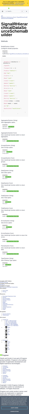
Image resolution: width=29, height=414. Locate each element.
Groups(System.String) (8, 145)
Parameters (4, 139)
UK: (10, 322)
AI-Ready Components (12, 287)
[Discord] (6, 338)
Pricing (4, 291)
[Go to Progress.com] (4, 355)
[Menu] (2, 11)
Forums (4, 301)
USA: (10, 320)
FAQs (4, 309)
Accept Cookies (14, 407)
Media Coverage (7, 370)
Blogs (4, 302)
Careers (5, 372)
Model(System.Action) (7, 46)
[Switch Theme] (26, 11)
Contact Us (5, 319)
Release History (6, 299)
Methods (4, 41)
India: (11, 323)
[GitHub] (6, 336)
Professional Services (8, 304)
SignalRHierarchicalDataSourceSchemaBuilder (14, 29)
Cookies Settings (14, 411)
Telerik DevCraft (4, 282)
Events (4, 308)
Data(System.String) (7, 170)
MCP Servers (3, 287)
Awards (4, 368)
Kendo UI (2, 284)
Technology (5, 367)
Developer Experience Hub (9, 296)
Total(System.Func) (7, 208)
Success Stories (6, 313)
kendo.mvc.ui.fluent (11, 17)
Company (5, 366)
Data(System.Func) (7, 183)
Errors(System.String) (7, 220)
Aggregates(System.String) (9, 120)
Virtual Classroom (7, 307)
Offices (4, 373)
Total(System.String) (7, 195)
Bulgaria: (11, 324)
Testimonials (6, 315)
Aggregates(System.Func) (9, 133)
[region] (14, 405)
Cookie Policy (4, 403)
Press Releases (6, 369)
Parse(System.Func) (7, 246)
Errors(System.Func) (7, 233)
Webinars (5, 303)
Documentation (6, 298)
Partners (5, 305)
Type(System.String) (7, 258)
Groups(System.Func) (7, 158)
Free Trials (5, 290)
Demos (4, 297)
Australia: (11, 325)
